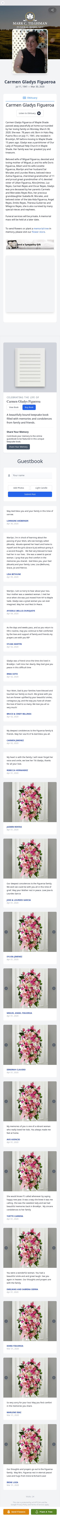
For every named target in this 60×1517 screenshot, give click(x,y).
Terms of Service (37, 1504)
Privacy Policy (22, 1504)
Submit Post (30, 494)
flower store (38, 231)
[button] (30, 802)
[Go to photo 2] (30, 950)
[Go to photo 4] (32, 1063)
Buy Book (29, 407)
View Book (13, 407)
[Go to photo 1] (29, 950)
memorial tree (41, 228)
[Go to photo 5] (33, 1339)
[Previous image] (6, 932)
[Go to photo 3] (31, 1006)
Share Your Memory (18, 446)
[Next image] (54, 932)
